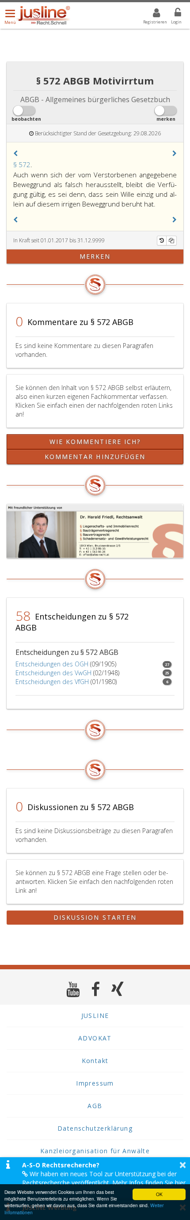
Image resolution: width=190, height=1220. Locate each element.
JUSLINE (95, 1015)
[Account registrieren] (151, 14)
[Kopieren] (171, 240)
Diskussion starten (95, 917)
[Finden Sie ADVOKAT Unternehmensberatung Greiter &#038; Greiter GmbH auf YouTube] (73, 989)
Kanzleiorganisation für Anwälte (95, 1151)
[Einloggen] (172, 14)
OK (159, 1194)
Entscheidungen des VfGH (52, 681)
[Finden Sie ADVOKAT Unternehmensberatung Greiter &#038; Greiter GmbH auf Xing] (117, 989)
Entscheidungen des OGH (51, 664)
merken (95, 256)
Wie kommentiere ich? (95, 441)
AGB (94, 1105)
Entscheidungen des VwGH (53, 673)
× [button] (182, 1164)
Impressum (95, 1083)
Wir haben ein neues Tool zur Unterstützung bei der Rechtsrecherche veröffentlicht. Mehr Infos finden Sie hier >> (104, 1183)
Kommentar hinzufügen (95, 456)
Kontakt (95, 1060)
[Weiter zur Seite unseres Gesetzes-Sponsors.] (95, 531)
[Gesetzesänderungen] (162, 240)
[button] (15, 153)
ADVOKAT (95, 1038)
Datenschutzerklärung (95, 1128)
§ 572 (21, 164)
